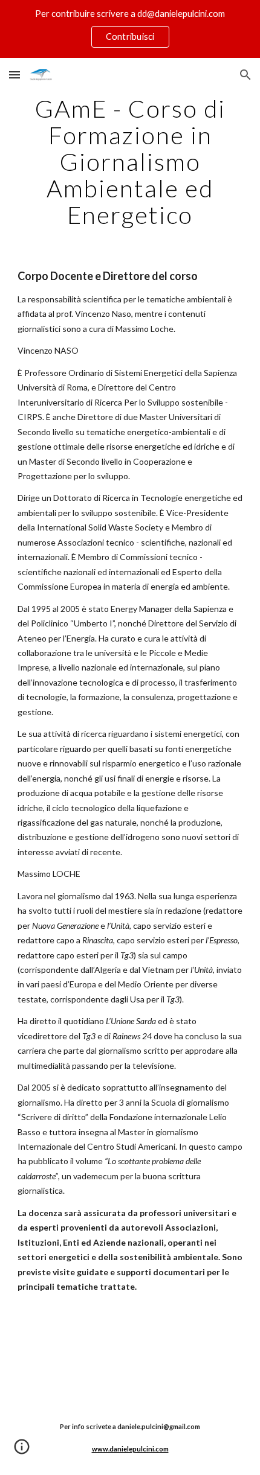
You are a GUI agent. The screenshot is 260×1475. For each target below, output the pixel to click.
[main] (130, 162)
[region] (130, 29)
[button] (14, 74)
